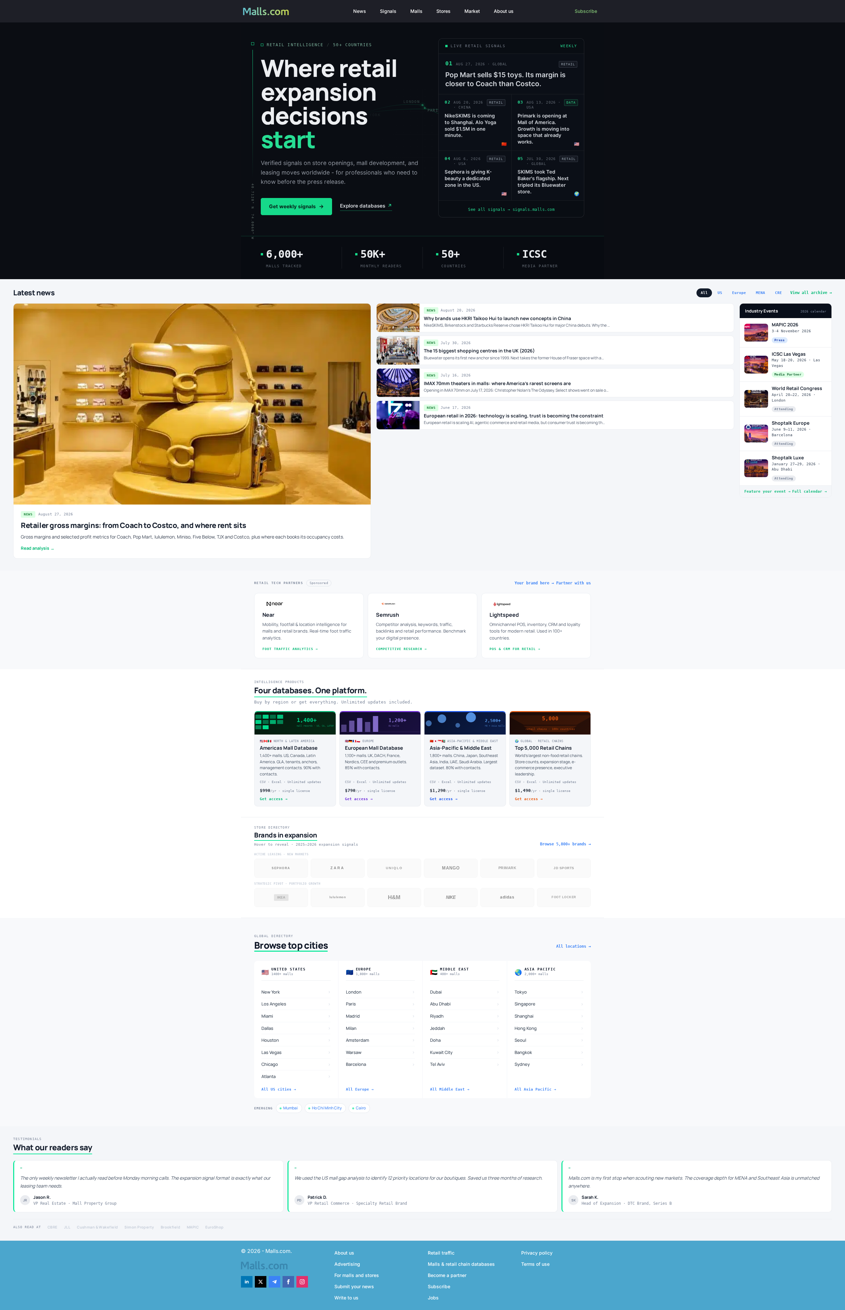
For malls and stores (356, 1275)
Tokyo (549, 992)
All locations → (573, 946)
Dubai (464, 992)
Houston (296, 1040)
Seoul (549, 1040)
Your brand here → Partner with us (553, 583)
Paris (380, 1004)
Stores (443, 11)
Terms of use (535, 1264)
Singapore (549, 1004)
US (720, 293)
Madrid (380, 1016)
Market (472, 11)
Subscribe (586, 11)
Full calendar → (809, 491)
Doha (464, 1040)
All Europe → (360, 1089)
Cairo (361, 1108)
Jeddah (464, 1028)
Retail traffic (441, 1253)
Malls (416, 11)
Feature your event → (767, 491)
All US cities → (278, 1089)
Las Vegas (296, 1052)
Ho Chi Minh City (327, 1108)
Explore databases (366, 206)
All (704, 293)
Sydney (549, 1064)
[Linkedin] (247, 1282)
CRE (778, 293)
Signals (388, 11)
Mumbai (290, 1108)
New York (296, 992)
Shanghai (549, 1016)
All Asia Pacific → (535, 1089)
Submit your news (354, 1286)
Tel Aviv (464, 1064)
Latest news (34, 292)
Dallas (296, 1028)
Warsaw (380, 1052)
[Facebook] (288, 1282)
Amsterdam (380, 1040)
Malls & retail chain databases (461, 1264)
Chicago (296, 1064)
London (380, 992)
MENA (760, 293)
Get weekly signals (296, 206)
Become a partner (447, 1275)
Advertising (347, 1264)
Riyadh (464, 1016)
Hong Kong (549, 1028)
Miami (296, 1016)
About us (504, 11)
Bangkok (549, 1052)
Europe (739, 293)
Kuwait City (464, 1052)
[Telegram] (274, 1282)
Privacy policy (537, 1253)
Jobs (433, 1297)
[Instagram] (302, 1282)
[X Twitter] (260, 1282)
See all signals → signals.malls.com (511, 209)
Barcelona (380, 1064)
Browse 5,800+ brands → (565, 844)
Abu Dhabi (464, 1004)
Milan (380, 1028)
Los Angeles (296, 1004)
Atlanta (296, 1076)
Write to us (346, 1297)
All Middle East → (449, 1089)
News (359, 11)
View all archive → (811, 292)
